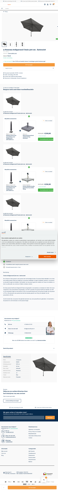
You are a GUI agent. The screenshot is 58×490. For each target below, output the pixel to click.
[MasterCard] (14, 482)
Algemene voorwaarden (34, 429)
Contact (30, 437)
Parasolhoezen (32, 459)
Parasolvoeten (32, 457)
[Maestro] (31, 482)
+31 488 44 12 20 (28, 324)
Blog (2, 455)
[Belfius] (33, 484)
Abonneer (50, 417)
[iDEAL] (5, 482)
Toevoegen (33, 487)
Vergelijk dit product (8, 68)
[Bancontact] (22, 482)
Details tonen (50, 252)
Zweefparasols (32, 453)
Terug (6, 11)
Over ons (3, 453)
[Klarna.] (25, 484)
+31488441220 (27, 333)
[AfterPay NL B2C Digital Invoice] (48, 482)
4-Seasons (18, 359)
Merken (30, 461)
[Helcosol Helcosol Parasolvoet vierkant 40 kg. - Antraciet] (28, 127)
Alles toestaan (47, 256)
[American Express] (35, 482)
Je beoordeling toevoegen (12, 400)
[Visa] (18, 482)
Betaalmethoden (32, 433)
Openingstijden (16, 320)
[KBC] (39, 482)
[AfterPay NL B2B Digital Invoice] (52, 482)
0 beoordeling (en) (12, 53)
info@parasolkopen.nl (29, 328)
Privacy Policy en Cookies (35, 431)
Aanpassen (28, 256)
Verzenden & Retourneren (35, 435)
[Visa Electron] (27, 482)
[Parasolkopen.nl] (7, 4)
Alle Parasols (32, 451)
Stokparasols (32, 455)
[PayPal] (10, 482)
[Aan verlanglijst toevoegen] (53, 68)
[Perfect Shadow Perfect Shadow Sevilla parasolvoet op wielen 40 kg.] (28, 178)
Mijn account (4, 451)
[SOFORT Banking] (29, 484)
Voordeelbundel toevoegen (46, 139)
